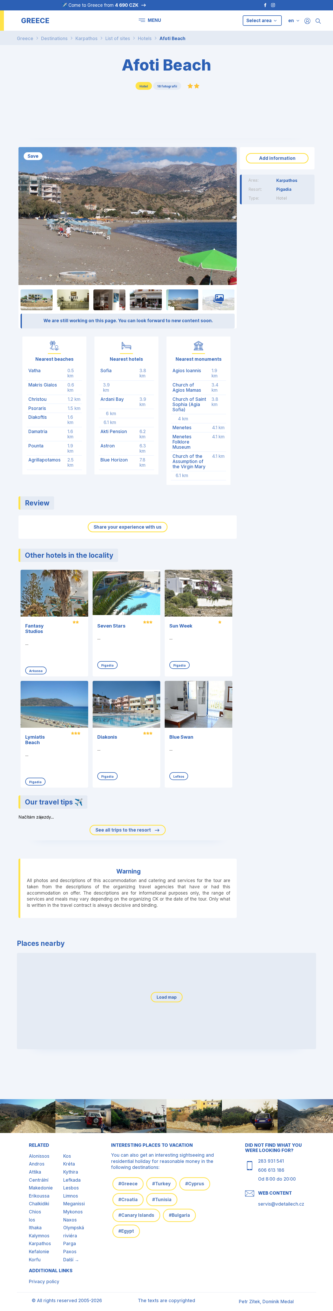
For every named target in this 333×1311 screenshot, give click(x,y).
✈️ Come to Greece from (100, 5)
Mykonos (73, 1211)
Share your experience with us (128, 527)
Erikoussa (39, 1196)
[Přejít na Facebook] (262, 5)
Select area (259, 20)
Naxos (70, 1220)
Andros (36, 1164)
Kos (67, 1156)
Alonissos (39, 1156)
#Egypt (126, 1231)
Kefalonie (39, 1251)
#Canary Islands (136, 1215)
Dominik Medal (278, 1301)
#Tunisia (161, 1199)
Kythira (70, 1172)
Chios (35, 1211)
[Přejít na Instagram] (274, 5)
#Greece (128, 1183)
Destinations (54, 38)
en (291, 20)
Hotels (145, 38)
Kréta (69, 1164)
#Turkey (161, 1183)
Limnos (70, 1196)
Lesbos (71, 1187)
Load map (167, 997)
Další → (71, 1259)
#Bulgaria (179, 1215)
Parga (69, 1243)
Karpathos (86, 38)
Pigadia (283, 189)
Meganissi (74, 1203)
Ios (32, 1220)
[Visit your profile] (307, 21)
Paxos (69, 1251)
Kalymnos (39, 1235)
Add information (277, 158)
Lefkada (72, 1180)
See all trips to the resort (123, 830)
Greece (25, 38)
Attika (35, 1172)
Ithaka (35, 1227)
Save (33, 156)
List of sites (117, 38)
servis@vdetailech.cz (281, 1204)
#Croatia (128, 1199)
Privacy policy (44, 1281)
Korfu (35, 1259)
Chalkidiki (39, 1203)
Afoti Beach (172, 38)
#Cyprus (194, 1183)
